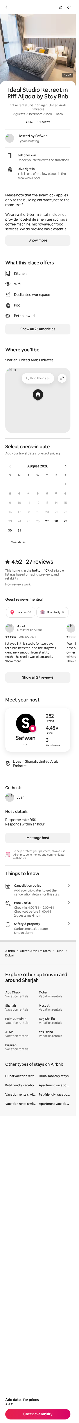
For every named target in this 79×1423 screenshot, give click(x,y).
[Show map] (37, 400)
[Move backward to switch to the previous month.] (10, 466)
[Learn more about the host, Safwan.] (9, 138)
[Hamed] (70, 628)
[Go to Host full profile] (37, 730)
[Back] (8, 7)
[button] (65, 484)
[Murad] (9, 628)
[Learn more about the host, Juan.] (9, 797)
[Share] (61, 7)
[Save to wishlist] (68, 7)
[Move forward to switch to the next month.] (65, 466)
